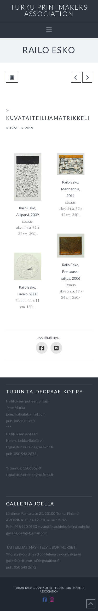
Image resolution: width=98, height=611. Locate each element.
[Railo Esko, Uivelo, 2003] (27, 266)
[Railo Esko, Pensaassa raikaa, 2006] (70, 246)
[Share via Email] (56, 348)
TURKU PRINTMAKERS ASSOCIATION (49, 10)
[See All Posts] (12, 77)
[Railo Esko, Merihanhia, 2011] (70, 164)
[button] (49, 30)
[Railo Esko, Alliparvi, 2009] (27, 177)
